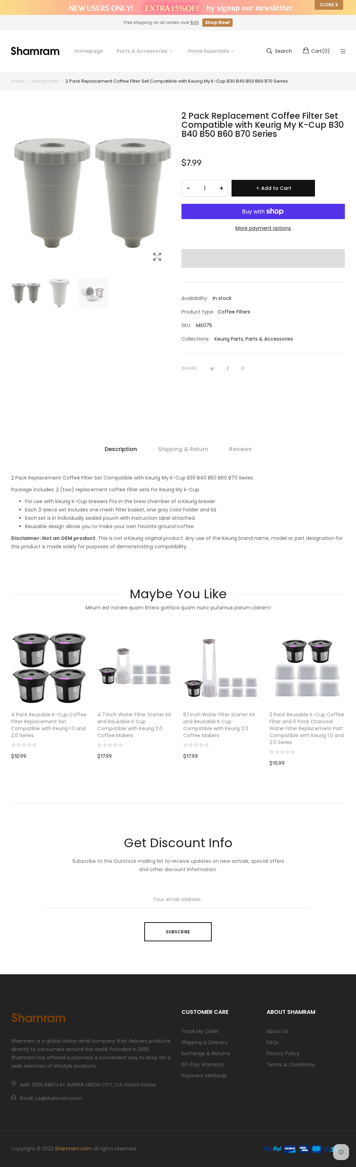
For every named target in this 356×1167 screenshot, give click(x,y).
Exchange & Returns (205, 1053)
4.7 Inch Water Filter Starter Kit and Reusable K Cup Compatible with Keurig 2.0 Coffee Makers (134, 725)
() (320, 51)
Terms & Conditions (291, 1064)
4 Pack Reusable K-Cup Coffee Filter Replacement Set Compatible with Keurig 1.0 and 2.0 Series (49, 725)
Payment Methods (203, 1075)
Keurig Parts (229, 338)
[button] (263, 258)
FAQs (273, 1042)
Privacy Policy (283, 1053)
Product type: (197, 311)
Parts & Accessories (269, 338)
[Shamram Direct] (35, 51)
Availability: (194, 298)
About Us (277, 1031)
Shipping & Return (183, 449)
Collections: (195, 338)
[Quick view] (85, 693)
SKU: (186, 325)
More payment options (263, 228)
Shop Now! (217, 22)
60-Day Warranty (202, 1064)
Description (121, 449)
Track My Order (200, 1031)
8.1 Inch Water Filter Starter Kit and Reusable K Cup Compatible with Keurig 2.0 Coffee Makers (219, 725)
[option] (26, 293)
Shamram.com (73, 1148)
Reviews (240, 449)
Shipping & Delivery (204, 1042)
